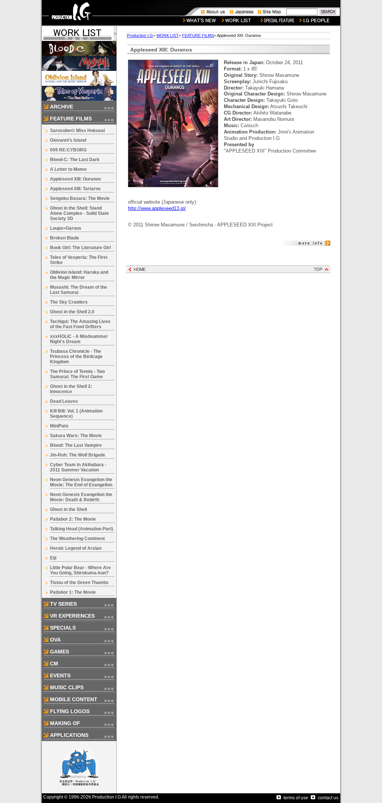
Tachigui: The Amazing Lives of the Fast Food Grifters (80, 324)
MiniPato (59, 426)
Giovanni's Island (68, 140)
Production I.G (140, 35)
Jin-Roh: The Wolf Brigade (77, 455)
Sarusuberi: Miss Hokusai (77, 130)
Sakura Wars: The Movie (76, 435)
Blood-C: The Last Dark (75, 159)
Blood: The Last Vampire (76, 445)
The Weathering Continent (77, 538)
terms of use (296, 797)
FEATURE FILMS (198, 35)
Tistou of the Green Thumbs (79, 582)
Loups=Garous (65, 228)
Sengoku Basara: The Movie (80, 198)
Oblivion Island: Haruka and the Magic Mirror (79, 275)
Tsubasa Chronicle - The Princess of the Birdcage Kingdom (76, 356)
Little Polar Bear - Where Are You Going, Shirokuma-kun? (80, 570)
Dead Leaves (64, 401)
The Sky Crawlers (69, 302)
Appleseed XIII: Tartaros (75, 188)
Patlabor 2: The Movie (73, 519)
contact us (328, 797)
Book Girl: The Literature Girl (80, 247)
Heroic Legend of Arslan (75, 548)
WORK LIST (167, 35)
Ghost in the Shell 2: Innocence (71, 389)
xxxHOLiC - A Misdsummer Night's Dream (79, 339)
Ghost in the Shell (68, 509)
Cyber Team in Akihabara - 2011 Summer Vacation (78, 467)
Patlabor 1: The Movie (73, 592)
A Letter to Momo (68, 169)
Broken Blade (64, 238)
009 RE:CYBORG (68, 150)
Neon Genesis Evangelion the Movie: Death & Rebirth (81, 497)
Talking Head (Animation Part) (81, 528)
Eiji (53, 558)
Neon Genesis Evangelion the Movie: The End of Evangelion (81, 482)
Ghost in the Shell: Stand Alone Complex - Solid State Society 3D (79, 213)
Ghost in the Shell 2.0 (72, 311)
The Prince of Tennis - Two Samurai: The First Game (77, 374)
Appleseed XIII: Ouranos (75, 179)
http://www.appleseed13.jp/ (157, 208)
